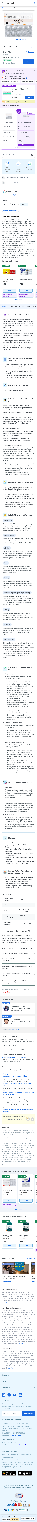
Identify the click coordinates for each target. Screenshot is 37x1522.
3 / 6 (25, 39)
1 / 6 (19, 39)
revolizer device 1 (18, 1325)
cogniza (17, 1292)
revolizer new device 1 (10, 1344)
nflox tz (6, 1298)
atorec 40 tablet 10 (8, 1355)
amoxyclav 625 (25, 1294)
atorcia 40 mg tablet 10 (27, 1353)
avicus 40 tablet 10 (7, 1366)
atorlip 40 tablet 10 (9, 1359)
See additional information (19, 1490)
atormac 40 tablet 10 (22, 1359)
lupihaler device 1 (7, 1323)
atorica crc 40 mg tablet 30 (16, 1357)
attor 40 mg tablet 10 (10, 1364)
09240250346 (21, 1057)
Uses (4, 306)
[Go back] (3, 3)
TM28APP (14, 1519)
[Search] (30, 3)
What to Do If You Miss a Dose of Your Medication (14, 1277)
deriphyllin (31, 1300)
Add (28, 61)
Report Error (6, 992)
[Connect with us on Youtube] (14, 1395)
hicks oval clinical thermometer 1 (24, 1321)
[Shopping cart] (34, 3)
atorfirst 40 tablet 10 (20, 1355)
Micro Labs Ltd (7, 49)
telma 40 (4, 1292)
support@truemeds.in (8, 1057)
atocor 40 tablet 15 (14, 1353)
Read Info (31, 52)
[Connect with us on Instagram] (3, 1395)
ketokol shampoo (21, 1296)
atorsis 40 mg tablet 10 (17, 1362)
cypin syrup (27, 1298)
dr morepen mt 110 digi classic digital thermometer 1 (17, 1310)
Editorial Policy (14, 1029)
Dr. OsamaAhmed (17, 1019)
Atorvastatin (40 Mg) (9, 195)
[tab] (18, 1375)
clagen (20, 1298)
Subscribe (28, 1413)
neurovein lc (6, 1300)
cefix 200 (24, 1300)
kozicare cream (15, 1300)
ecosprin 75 (16, 1294)
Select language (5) (10, 210)
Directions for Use (16, 306)
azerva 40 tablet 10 (20, 1366)
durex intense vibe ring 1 (15, 1341)
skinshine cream (7, 1294)
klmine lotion (13, 1298)
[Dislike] (32, 1119)
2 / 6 (23, 39)
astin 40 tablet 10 (22, 1351)
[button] (18, 72)
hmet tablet (11, 1296)
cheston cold (25, 1292)
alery (33, 1298)
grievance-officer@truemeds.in (17, 1445)
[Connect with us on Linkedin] (20, 1395)
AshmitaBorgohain (18, 1006)
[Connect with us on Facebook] (9, 1395)
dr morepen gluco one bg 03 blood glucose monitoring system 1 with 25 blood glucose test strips (17, 1319)
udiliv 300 (11, 1292)
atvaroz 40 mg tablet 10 (24, 1364)
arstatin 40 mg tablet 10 (9, 1351)
